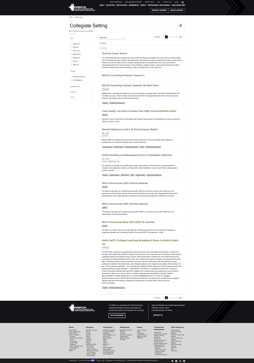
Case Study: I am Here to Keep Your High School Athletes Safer (139, 110)
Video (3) (76, 65)
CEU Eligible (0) (78, 80)
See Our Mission (117, 315)
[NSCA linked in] (184, 361)
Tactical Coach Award (114, 53)
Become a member (159, 10)
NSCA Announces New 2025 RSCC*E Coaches (128, 222)
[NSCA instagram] (180, 361)
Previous (158, 37)
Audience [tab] (73, 92)
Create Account (176, 10)
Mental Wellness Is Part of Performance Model (129, 129)
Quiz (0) (75, 61)
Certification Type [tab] (75, 86)
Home (70, 17)
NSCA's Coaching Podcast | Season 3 (123, 75)
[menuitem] (101, 5)
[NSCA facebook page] (176, 361)
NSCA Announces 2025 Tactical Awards (125, 203)
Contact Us (158, 315)
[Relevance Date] (112, 38)
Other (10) (76, 51)
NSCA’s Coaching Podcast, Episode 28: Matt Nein (130, 85)
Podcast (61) (77, 54)
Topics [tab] (72, 97)
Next (182, 37)
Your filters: (103, 43)
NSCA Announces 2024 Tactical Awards (125, 183)
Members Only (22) (79, 77)
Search (71, 21)
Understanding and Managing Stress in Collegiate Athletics (137, 154)
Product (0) (76, 58)
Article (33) (76, 44)
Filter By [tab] (73, 71)
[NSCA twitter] (172, 361)
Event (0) (76, 47)
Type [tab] (72, 38)
